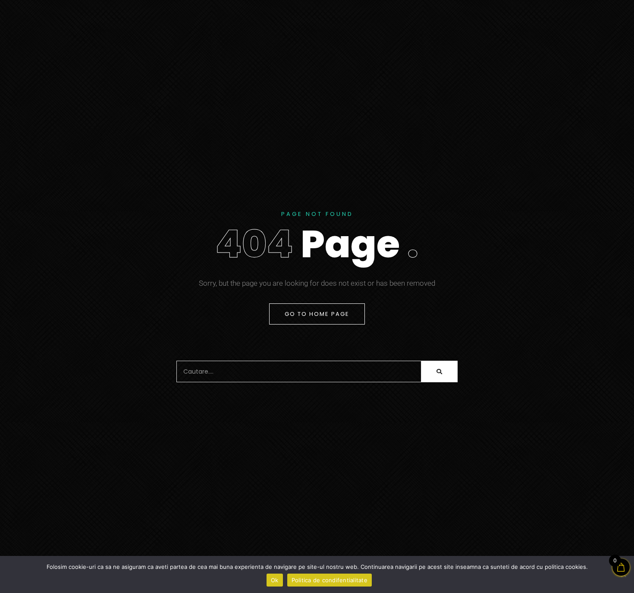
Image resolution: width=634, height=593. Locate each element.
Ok (275, 580)
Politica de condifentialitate (329, 580)
